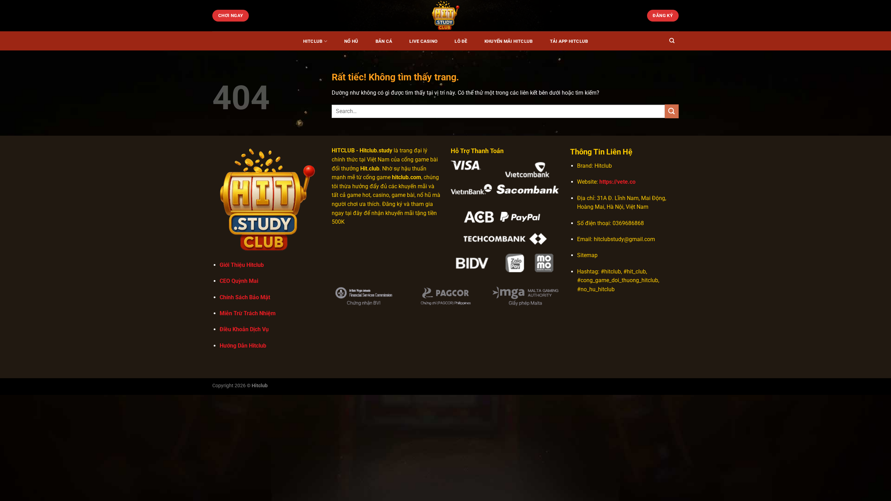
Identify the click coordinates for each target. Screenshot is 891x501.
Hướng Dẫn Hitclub (243, 345)
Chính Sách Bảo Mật (245, 297)
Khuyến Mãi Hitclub (508, 41)
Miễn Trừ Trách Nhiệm (248, 313)
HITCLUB (343, 150)
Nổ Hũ (351, 41)
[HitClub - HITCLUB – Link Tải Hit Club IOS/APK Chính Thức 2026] (445, 15)
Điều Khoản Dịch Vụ (244, 329)
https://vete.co (617, 181)
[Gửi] (672, 111)
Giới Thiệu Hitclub (242, 265)
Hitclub (313, 41)
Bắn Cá (384, 41)
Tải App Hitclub (569, 41)
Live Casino (423, 41)
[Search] (672, 41)
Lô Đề (461, 41)
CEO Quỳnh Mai (239, 281)
